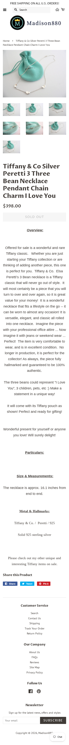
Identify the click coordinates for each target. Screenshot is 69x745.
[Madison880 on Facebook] (30, 692)
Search (34, 613)
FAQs (35, 657)
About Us (34, 652)
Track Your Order (34, 628)
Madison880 (45, 733)
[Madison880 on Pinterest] (39, 692)
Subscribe (53, 720)
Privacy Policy (34, 672)
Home (6, 41)
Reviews (34, 662)
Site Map (35, 667)
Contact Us (34, 618)
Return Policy (34, 633)
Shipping (34, 623)
